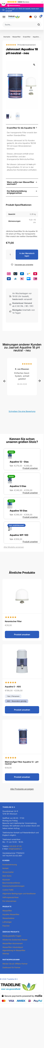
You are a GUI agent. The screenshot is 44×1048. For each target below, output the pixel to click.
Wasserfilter (16, 37)
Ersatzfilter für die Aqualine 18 (21, 128)
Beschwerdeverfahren (11, 883)
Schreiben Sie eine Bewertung (22, 411)
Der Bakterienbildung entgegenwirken (17, 192)
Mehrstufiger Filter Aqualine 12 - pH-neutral (22, 763)
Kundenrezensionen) (26, 45)
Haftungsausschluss (10, 897)
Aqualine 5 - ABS (13, 686)
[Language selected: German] (30, 17)
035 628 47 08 (15, 846)
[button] (22, 127)
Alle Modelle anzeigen (14, 547)
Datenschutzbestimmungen (13, 886)
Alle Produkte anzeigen (22, 789)
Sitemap (5, 953)
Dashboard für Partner (11, 967)
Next (39, 381)
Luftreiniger (7, 922)
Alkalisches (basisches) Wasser (14, 940)
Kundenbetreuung (9, 864)
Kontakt (5, 868)
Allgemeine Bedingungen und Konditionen (19, 893)
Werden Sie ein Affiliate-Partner (15, 964)
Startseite (6, 37)
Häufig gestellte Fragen (11, 936)
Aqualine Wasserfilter (10, 914)
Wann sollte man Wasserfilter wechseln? (20, 183)
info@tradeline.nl (15, 849)
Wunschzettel (7, 872)
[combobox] (20, 24)
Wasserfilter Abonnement (12, 943)
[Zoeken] (40, 24)
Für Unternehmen (9, 901)
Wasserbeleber (8, 918)
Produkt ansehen (30, 468)
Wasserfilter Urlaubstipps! (12, 947)
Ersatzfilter (27, 37)
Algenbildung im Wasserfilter (13, 950)
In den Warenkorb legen (26, 254)
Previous (4, 381)
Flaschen (6, 926)
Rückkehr (6, 880)
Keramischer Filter (13, 621)
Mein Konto (6, 876)
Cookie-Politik (7, 890)
